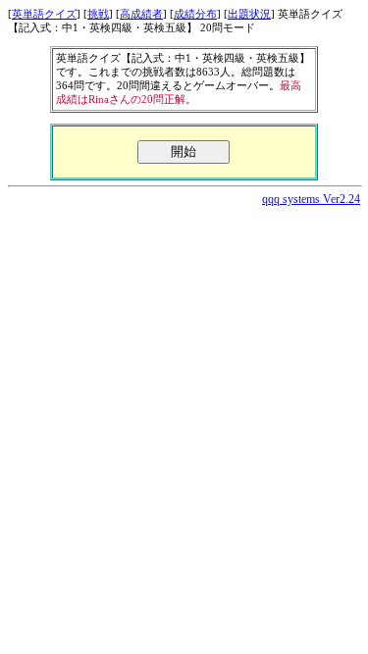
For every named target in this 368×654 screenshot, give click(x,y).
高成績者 (141, 14)
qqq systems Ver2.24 (311, 199)
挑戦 (98, 14)
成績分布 (195, 14)
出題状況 (249, 14)
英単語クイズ (44, 14)
